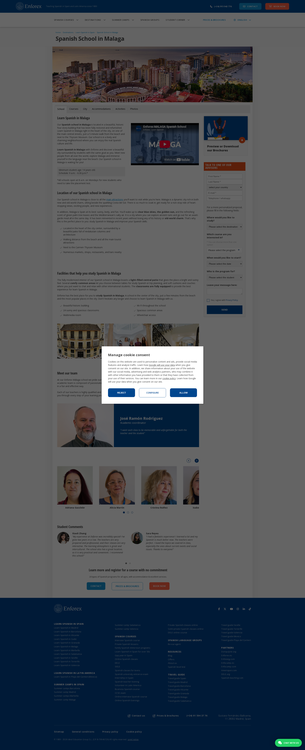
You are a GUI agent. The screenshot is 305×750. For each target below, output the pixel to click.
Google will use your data (162, 364)
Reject (121, 392)
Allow (183, 392)
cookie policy (169, 378)
